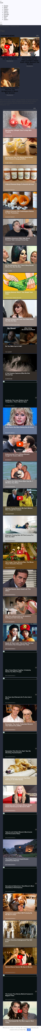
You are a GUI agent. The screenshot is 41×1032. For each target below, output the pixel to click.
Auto (1, 2)
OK (29, 1029)
